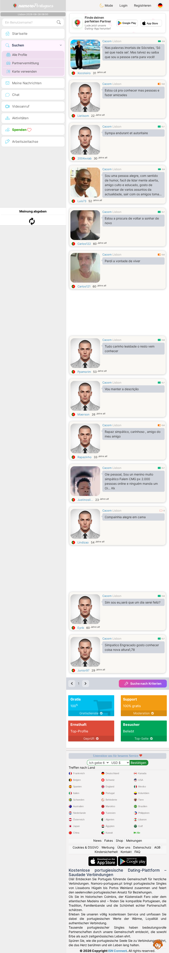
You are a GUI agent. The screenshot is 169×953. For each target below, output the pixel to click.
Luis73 (81, 201)
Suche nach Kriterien (146, 683)
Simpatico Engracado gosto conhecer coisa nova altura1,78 (132, 647)
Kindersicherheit (106, 852)
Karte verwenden (24, 71)
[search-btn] (59, 22)
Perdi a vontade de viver (122, 261)
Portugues (36, 5)
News (97, 840)
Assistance (158, 944)
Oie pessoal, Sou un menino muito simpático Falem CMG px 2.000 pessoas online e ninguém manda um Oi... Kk (131, 481)
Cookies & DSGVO (86, 847)
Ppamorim (84, 371)
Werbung (107, 847)
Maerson (83, 414)
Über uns (123, 847)
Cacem (107, 41)
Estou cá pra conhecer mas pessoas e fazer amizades (132, 92)
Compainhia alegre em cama (125, 517)
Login (123, 5)
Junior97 (83, 670)
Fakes (108, 840)
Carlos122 (84, 243)
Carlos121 (83, 286)
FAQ (137, 852)
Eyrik (80, 627)
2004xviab (84, 158)
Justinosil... (85, 499)
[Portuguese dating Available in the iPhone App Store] (103, 858)
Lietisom (83, 115)
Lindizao (83, 542)
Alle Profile (19, 55)
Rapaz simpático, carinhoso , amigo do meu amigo (132, 434)
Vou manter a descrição (122, 389)
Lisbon (116, 41)
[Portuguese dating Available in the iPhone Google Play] (132, 858)
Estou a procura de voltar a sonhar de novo (132, 220)
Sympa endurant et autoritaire (126, 133)
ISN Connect (117, 951)
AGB (157, 847)
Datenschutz (142, 847)
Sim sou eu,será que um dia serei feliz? (132, 602)
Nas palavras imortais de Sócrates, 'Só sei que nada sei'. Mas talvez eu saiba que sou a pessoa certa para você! (132, 52)
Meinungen (134, 840)
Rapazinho (84, 457)
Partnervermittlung (25, 63)
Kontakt (126, 852)
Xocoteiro (84, 73)
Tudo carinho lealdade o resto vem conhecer (129, 348)
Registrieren (142, 5)
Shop (119, 840)
